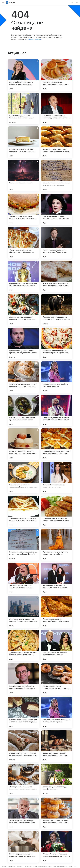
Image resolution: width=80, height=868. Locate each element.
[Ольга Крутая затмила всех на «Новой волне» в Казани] (56, 645)
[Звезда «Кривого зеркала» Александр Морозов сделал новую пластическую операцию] (23, 578)
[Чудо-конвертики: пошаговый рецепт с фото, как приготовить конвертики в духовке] (56, 142)
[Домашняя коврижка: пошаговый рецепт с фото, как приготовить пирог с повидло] (23, 511)
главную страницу (34, 39)
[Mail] (7, 2)
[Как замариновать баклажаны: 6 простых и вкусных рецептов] (23, 410)
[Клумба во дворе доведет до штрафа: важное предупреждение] (56, 779)
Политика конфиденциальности (62, 866)
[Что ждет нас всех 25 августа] (23, 175)
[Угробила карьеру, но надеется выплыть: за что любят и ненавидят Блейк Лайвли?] (56, 545)
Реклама (19, 866)
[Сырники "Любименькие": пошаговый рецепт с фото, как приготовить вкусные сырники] (56, 75)
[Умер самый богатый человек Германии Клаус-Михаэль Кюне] (23, 813)
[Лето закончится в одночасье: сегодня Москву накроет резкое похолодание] (23, 612)
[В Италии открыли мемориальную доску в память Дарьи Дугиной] (23, 545)
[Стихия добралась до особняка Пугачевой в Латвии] (56, 377)
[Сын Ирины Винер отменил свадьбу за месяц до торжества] (56, 209)
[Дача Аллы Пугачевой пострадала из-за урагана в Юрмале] (56, 712)
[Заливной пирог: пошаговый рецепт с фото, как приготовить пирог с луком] (23, 209)
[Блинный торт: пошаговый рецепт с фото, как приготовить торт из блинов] (23, 712)
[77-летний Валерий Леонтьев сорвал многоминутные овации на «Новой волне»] (56, 847)
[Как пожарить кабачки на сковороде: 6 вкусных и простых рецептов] (23, 477)
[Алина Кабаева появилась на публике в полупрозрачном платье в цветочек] (23, 75)
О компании (11, 866)
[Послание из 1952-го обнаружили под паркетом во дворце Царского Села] (56, 175)
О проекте (28, 866)
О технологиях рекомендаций (42, 866)
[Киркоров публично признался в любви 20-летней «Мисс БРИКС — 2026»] (56, 410)
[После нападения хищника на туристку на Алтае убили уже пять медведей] (56, 310)
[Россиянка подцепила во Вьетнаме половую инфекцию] (23, 108)
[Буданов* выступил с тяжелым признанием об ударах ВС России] (23, 343)
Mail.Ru (4, 866)
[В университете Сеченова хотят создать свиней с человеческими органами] (23, 746)
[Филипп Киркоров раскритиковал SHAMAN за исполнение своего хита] (23, 276)
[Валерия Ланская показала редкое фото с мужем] (56, 477)
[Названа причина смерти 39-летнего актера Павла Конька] (56, 243)
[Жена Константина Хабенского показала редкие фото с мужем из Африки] (23, 679)
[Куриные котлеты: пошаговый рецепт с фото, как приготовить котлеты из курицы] (56, 511)
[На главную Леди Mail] (11, 2)
